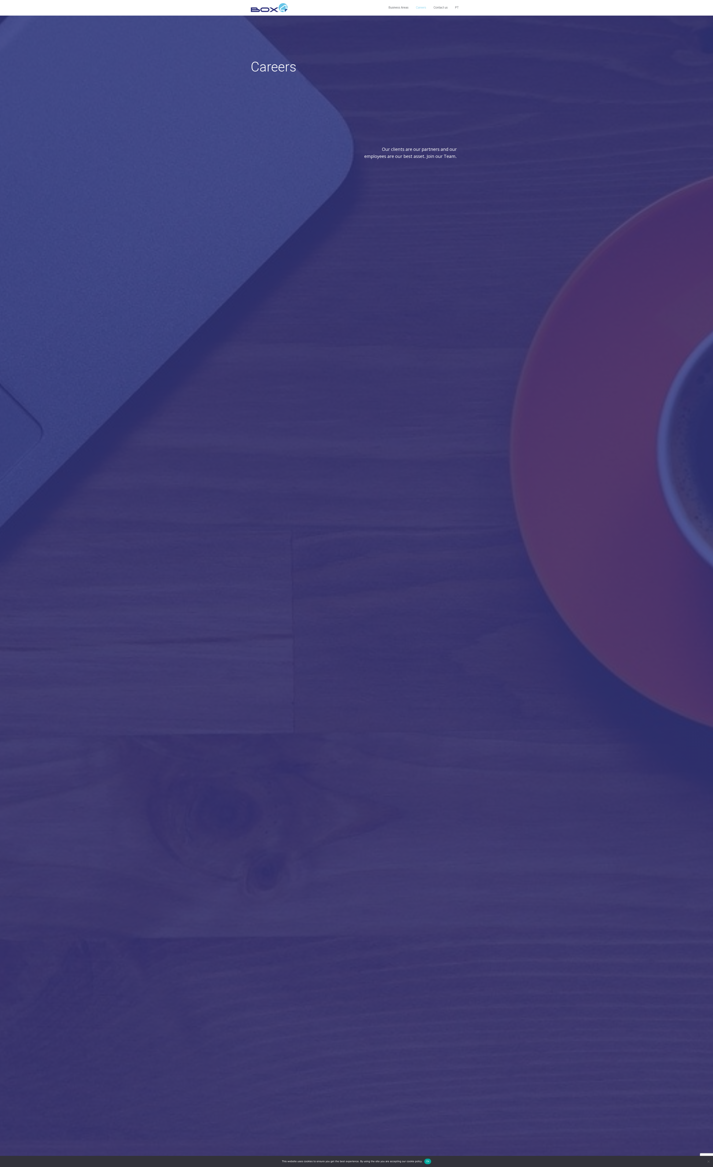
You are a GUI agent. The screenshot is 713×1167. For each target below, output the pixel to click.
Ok (427, 1161)
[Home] (269, 7)
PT (457, 7)
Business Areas (398, 7)
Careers (421, 7)
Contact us (441, 7)
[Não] (708, 1161)
